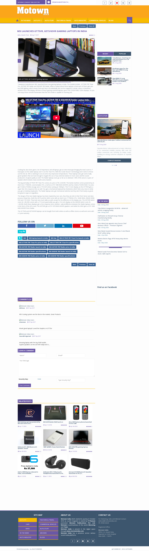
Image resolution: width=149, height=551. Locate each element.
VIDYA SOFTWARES (127, 549)
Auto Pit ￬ (38, 20)
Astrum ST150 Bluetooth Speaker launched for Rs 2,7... (80, 472)
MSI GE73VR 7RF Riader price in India (62, 247)
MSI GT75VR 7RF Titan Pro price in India (33, 242)
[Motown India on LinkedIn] (129, 3)
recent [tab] (105, 54)
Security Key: (23, 379)
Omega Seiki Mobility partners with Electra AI (112, 241)
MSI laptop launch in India (38, 238)
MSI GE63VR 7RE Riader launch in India (62, 251)
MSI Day (53, 238)
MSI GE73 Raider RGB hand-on (53, 422)
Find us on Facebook (107, 287)
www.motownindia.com (75, 531)
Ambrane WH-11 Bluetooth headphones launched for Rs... (53, 472)
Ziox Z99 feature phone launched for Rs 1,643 (80, 422)
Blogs (111, 20)
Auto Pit (23, 520)
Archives (43, 533)
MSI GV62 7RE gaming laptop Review (78, 447)
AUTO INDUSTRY (80, 20)
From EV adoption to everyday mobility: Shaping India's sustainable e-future (81, 2)
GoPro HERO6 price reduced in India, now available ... (28, 472)
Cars (27, 524)
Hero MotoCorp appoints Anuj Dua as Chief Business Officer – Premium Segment (112, 206)
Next (74, 26)
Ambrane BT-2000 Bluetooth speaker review (27, 447)
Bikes (28, 529)
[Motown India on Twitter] (111, 3)
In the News (26, 20)
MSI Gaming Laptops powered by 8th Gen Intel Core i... (29, 422)
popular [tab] (122, 54)
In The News (103, 201)
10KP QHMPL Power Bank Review (54, 447)
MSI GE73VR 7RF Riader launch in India (32, 247)
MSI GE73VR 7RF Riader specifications (32, 251)
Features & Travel (64, 20)
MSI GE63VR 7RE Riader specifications (61, 256)
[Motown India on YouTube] (117, 3)
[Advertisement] (95, 11)
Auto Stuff (49, 20)
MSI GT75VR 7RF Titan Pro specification (64, 242)
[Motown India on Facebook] (104, 3)
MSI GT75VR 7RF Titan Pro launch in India (74, 238)
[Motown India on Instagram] (123, 3)
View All (91, 26)
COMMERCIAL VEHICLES (97, 20)
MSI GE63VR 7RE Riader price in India (32, 256)
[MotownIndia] (34, 10)
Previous (82, 26)
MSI (25, 238)
